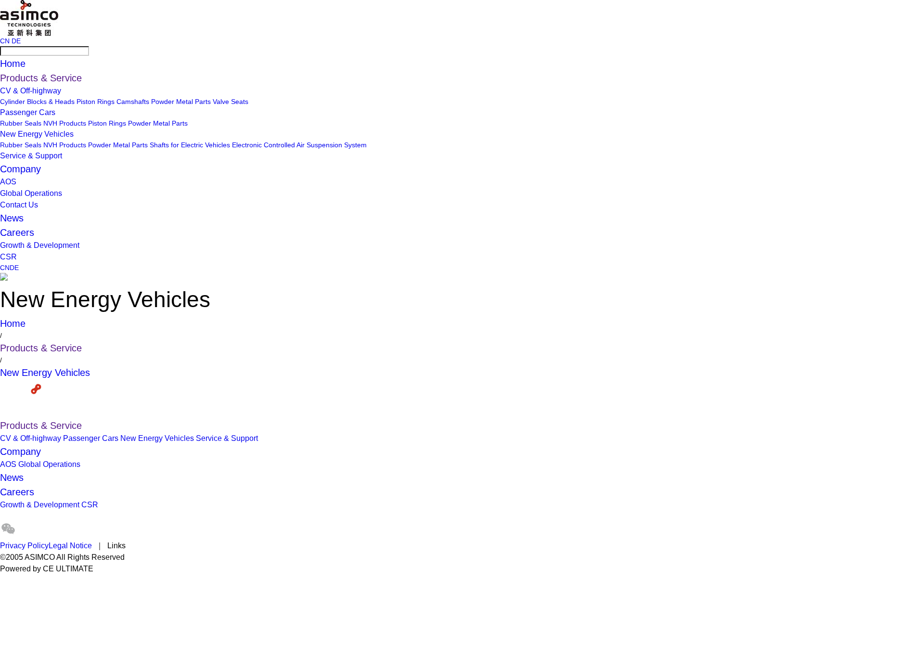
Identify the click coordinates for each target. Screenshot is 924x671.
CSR (8, 257)
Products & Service (41, 78)
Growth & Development (39, 245)
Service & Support (31, 156)
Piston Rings (96, 101)
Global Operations (31, 193)
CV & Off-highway (30, 91)
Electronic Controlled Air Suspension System (299, 145)
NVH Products (64, 123)
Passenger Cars (27, 112)
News (12, 218)
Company (20, 169)
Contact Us (19, 205)
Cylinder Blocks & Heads (37, 101)
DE (16, 41)
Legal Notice (70, 546)
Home (13, 63)
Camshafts (132, 101)
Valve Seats (230, 101)
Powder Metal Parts (181, 101)
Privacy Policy (24, 546)
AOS (8, 182)
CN (5, 41)
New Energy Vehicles (37, 134)
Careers (17, 232)
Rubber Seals (20, 123)
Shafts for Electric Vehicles (190, 145)
